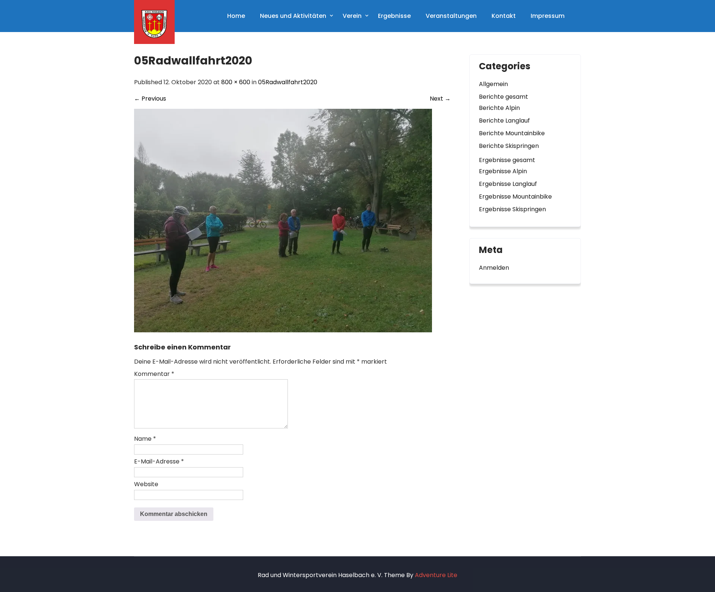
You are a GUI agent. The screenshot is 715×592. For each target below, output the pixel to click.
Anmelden (494, 267)
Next (440, 98)
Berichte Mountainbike (512, 133)
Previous (150, 98)
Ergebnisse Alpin (503, 171)
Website (146, 484)
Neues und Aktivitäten (293, 16)
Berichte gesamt (503, 96)
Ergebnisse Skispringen (512, 209)
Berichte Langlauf (504, 120)
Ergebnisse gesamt (507, 160)
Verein (352, 16)
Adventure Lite (436, 575)
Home (236, 16)
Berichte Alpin (499, 108)
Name (145, 438)
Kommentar (154, 374)
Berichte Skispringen (509, 146)
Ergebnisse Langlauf (508, 184)
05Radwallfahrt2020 (287, 82)
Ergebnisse (394, 16)
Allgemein (493, 84)
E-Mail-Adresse (159, 461)
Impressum (548, 16)
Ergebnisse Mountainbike (515, 196)
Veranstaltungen (451, 16)
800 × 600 (235, 82)
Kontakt (504, 16)
